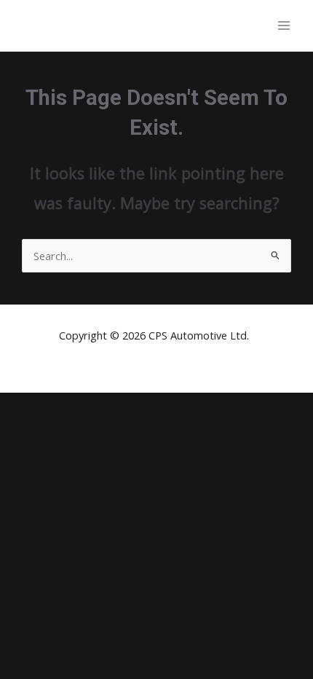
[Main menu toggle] (283, 25)
